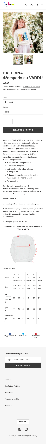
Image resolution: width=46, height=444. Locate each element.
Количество (7, 117)
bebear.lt (18, 436)
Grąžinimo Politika (12, 386)
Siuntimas (9, 392)
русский (22, 422)
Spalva (5, 107)
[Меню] (41, 4)
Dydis (5, 97)
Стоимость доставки (31, 86)
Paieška (8, 379)
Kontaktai (8, 405)
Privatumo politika (12, 399)
